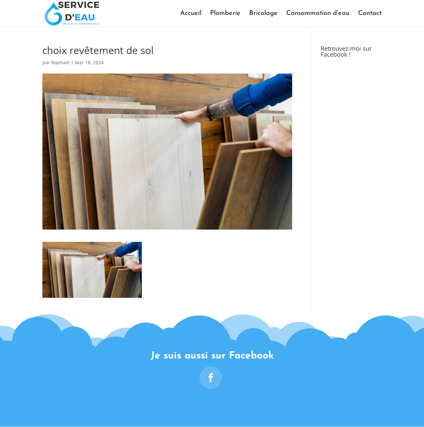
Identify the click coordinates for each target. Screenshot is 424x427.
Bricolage (263, 14)
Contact (370, 14)
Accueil (190, 14)
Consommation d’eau (317, 14)
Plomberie (225, 14)
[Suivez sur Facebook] (210, 377)
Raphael (60, 62)
